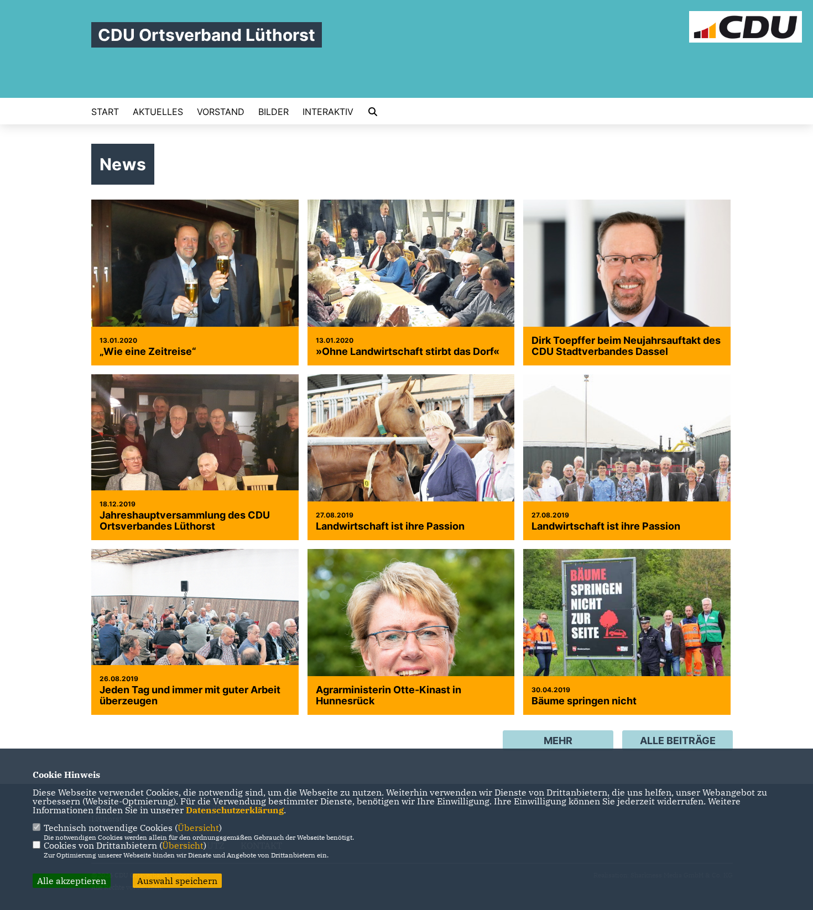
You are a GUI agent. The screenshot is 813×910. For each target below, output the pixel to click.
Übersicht (198, 827)
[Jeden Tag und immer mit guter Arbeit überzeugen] (195, 632)
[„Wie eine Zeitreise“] (195, 277)
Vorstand (220, 111)
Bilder (273, 111)
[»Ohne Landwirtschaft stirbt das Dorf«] (411, 282)
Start (105, 111)
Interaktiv (328, 111)
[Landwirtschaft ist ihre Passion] (411, 457)
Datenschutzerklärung (235, 809)
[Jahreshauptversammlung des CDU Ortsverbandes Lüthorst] (195, 457)
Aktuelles (158, 111)
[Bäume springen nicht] (627, 632)
